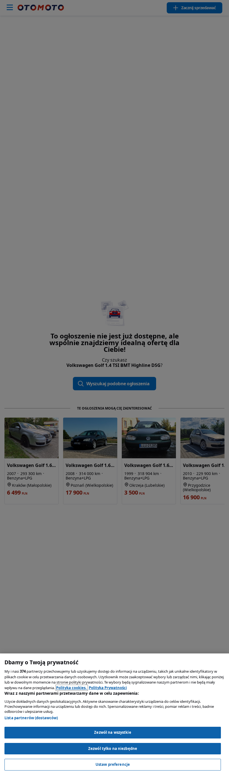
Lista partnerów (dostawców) (31, 717)
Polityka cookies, (71, 687)
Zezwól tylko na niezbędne (112, 748)
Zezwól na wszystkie (112, 732)
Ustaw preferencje (113, 764)
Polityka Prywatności (108, 687)
